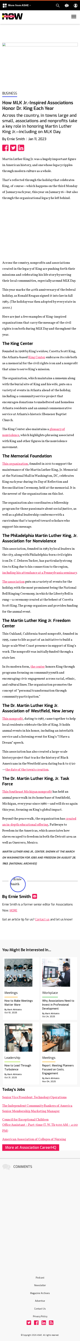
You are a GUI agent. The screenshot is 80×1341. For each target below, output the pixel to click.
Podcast (40, 1277)
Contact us (42, 919)
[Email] (34, 896)
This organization (15, 464)
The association (13, 582)
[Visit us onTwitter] (29, 1322)
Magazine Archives (40, 1293)
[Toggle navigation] (4, 23)
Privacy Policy (40, 1316)
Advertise (40, 1300)
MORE (13, 910)
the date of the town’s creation (26, 770)
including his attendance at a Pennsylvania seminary (39, 573)
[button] (16, 5)
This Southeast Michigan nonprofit (27, 792)
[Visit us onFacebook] (36, 1322)
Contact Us (40, 1308)
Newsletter (40, 1285)
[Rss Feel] (51, 1322)
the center (38, 667)
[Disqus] (40, 1218)
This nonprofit (12, 719)
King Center (36, 357)
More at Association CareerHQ (30, 1147)
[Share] (6, 148)
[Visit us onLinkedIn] (43, 1322)
